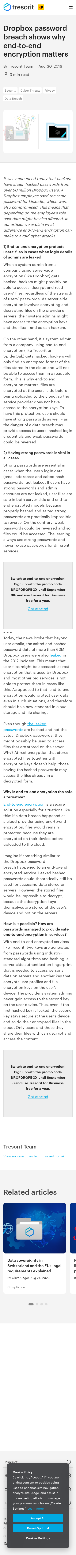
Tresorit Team (21, 65)
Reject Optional (38, 1528)
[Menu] (70, 7)
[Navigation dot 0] (31, 1304)
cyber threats (30, 90)
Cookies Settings (38, 1538)
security (10, 90)
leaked (56, 654)
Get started (38, 608)
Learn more (35, 1508)
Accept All (38, 1518)
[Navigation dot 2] (41, 1304)
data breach (13, 98)
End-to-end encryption (24, 803)
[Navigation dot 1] (37, 1304)
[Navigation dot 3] (46, 1304)
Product (11, 1461)
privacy (50, 90)
